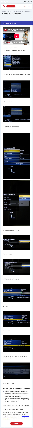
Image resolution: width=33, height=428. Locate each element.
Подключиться (10, 6)
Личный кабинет (24, 6)
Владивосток (4, 1)
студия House (14, 427)
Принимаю (16, 423)
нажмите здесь (6, 419)
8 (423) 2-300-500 (27, 1)
